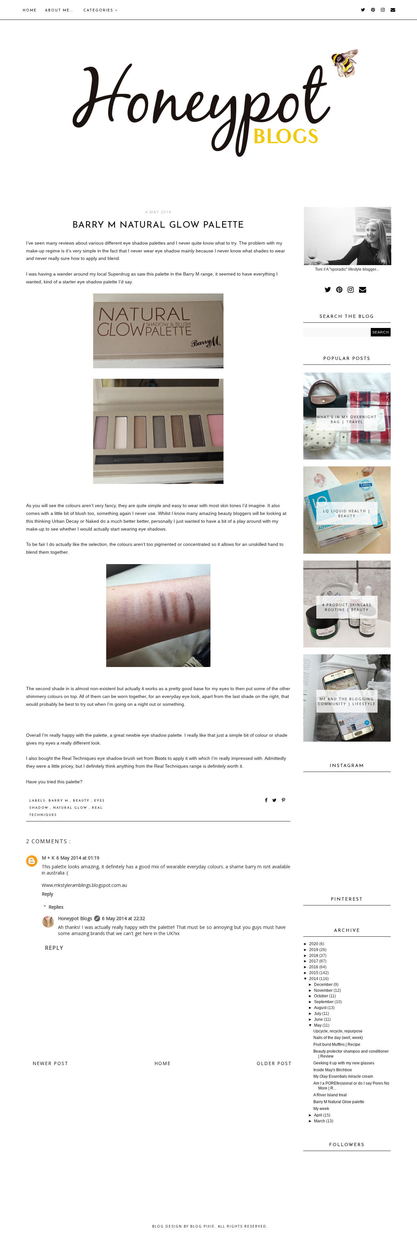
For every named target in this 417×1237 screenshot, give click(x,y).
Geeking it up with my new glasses (343, 1063)
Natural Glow (71, 808)
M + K (48, 858)
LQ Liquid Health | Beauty (347, 513)
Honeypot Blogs (75, 918)
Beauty (82, 801)
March (319, 1121)
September (324, 1002)
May (318, 1025)
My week (321, 1108)
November (323, 990)
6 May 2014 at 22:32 (123, 918)
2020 (313, 944)
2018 (313, 955)
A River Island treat (330, 1095)
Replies (56, 907)
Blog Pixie (202, 1226)
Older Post (274, 1063)
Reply (47, 894)
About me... (59, 10)
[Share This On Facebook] (266, 800)
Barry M (59, 801)
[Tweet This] (275, 800)
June (318, 1019)
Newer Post (50, 1063)
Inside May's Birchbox (332, 1070)
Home (30, 10)
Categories (99, 10)
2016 (313, 967)
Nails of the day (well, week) (338, 1037)
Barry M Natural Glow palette (338, 1102)
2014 (313, 978)
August (320, 1007)
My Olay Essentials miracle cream (343, 1076)
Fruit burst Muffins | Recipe (336, 1044)
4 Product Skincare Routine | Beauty (347, 607)
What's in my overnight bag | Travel (347, 419)
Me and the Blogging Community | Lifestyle (347, 701)
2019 (313, 949)
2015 (313, 973)
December (323, 984)
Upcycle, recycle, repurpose (338, 1031)
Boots (160, 758)
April (318, 1115)
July (317, 1013)
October (321, 996)
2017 (313, 961)
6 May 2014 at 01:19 (77, 858)
